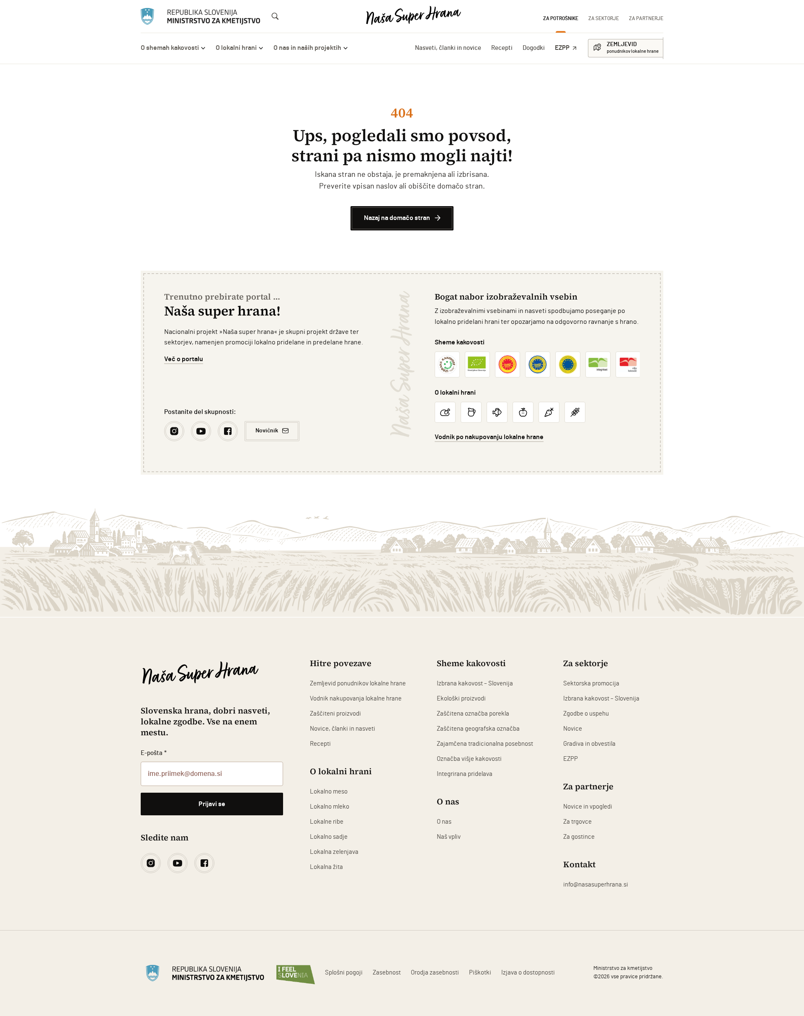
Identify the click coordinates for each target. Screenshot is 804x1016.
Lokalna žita (326, 867)
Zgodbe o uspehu (586, 714)
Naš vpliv (449, 837)
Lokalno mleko (329, 807)
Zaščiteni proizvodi (335, 714)
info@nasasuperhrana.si (595, 885)
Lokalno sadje (329, 837)
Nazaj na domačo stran (397, 218)
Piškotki (480, 972)
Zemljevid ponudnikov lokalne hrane (358, 683)
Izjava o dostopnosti (528, 972)
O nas (444, 822)
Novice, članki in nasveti (342, 729)
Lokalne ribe (326, 822)
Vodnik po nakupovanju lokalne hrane (489, 437)
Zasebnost (387, 972)
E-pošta (154, 753)
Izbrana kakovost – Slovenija (475, 683)
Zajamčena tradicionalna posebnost (485, 744)
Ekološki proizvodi (461, 698)
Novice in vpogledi (587, 807)
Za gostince (579, 837)
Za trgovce (577, 822)
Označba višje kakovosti (469, 759)
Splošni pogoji (344, 972)
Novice (572, 729)
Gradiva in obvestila (589, 744)
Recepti (502, 48)
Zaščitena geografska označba (478, 729)
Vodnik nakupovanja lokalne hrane (356, 698)
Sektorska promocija (591, 683)
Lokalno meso (329, 791)
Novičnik (266, 431)
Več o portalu (183, 359)
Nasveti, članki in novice (448, 48)
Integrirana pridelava (464, 774)
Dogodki (534, 48)
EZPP (562, 48)
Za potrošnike (560, 18)
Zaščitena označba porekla (473, 714)
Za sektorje (603, 18)
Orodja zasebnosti (435, 972)
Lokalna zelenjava (334, 852)
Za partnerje (646, 18)
